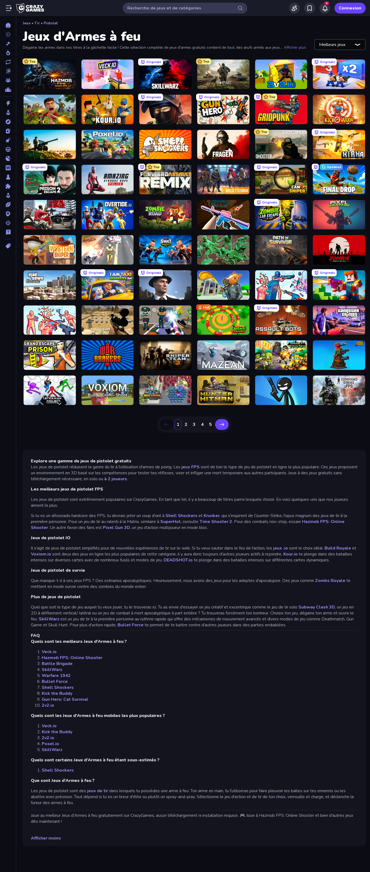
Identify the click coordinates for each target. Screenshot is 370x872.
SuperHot (170, 522)
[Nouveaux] (8, 43)
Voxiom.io (41, 554)
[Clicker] (8, 140)
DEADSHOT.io (178, 560)
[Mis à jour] (8, 62)
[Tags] (8, 246)
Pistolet (51, 23)
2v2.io (48, 705)
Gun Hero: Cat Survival (65, 699)
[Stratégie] (8, 213)
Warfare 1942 (56, 676)
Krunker (212, 516)
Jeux (27, 23)
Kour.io (290, 554)
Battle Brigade (57, 664)
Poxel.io (50, 744)
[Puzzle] (8, 186)
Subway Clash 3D (316, 607)
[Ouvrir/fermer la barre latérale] (8, 8)
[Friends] (294, 8)
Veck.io (49, 652)
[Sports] (8, 204)
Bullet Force (131, 625)
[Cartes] (8, 131)
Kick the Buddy (57, 693)
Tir (37, 23)
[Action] (8, 103)
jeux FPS (191, 467)
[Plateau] (8, 177)
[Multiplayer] (8, 80)
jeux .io (280, 548)
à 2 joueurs (115, 479)
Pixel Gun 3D (116, 528)
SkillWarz (49, 619)
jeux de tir (97, 791)
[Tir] (8, 223)
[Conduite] (8, 149)
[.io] (8, 158)
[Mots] (8, 167)
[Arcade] (8, 112)
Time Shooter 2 (216, 522)
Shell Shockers (181, 516)
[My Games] (309, 8)
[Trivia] (8, 232)
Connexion (350, 8)
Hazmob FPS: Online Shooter (72, 658)
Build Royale (337, 548)
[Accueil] (8, 25)
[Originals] (8, 71)
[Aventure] (8, 121)
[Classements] (8, 89)
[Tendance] (8, 52)
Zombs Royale (330, 581)
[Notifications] (324, 8)
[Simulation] (8, 195)
